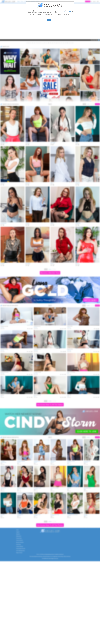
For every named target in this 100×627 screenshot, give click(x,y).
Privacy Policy (60, 16)
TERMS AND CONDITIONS (68, 11)
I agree (49, 19)
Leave (72, 19)
